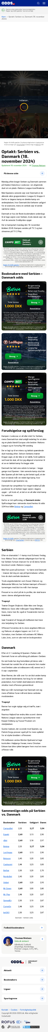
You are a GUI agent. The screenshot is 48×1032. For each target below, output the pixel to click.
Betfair (6, 870)
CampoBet (28, 506)
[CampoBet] (13, 383)
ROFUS (38, 144)
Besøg (34, 302)
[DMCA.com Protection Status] (31, 1027)
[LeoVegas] (13, 344)
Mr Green (7, 888)
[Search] (37, 3)
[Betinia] (13, 291)
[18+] (11, 1027)
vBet (5, 840)
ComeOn (7, 906)
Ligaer (7, 989)
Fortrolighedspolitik (28, 1010)
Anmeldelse (35, 308)
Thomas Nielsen (38, 165)
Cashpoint (7, 864)
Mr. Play (6, 894)
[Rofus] (12, 1022)
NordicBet (7, 876)
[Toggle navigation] (44, 3)
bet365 (6, 912)
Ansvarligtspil (32, 962)
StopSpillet (21, 144)
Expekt (6, 834)
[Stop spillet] (27, 1022)
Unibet (6, 882)
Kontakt (5, 1010)
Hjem (4, 16)
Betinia (17, 506)
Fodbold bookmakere (14, 928)
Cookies (14, 1010)
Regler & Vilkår (8, 327)
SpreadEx (7, 900)
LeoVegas (7, 852)
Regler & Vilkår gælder (11, 265)
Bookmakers (10, 979)
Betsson (7, 858)
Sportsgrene (10, 998)
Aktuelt (7, 970)
